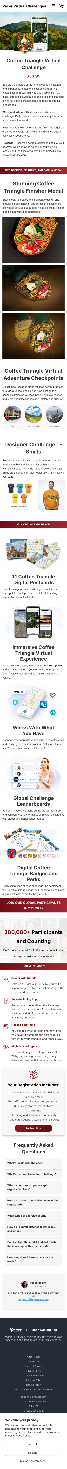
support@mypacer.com (34, 1299)
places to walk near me (47, 1340)
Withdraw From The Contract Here (33, 1389)
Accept (32, 1444)
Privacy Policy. (22, 1435)
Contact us (33, 1361)
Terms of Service (33, 1366)
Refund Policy (33, 1384)
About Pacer (33, 1356)
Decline (32, 1452)
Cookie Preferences (33, 1375)
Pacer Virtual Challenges (24, 6)
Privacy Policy (33, 1370)
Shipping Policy (33, 1380)
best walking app (30, 1336)
